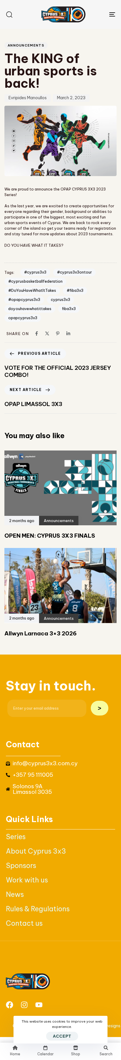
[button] (9, 14)
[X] (47, 333)
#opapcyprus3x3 (24, 299)
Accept (62, 1036)
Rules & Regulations (38, 909)
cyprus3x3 (60, 299)
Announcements (26, 45)
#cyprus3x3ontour (74, 272)
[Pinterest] (58, 333)
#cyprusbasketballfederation (35, 281)
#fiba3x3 (75, 290)
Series (16, 836)
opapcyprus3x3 (22, 317)
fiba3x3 (69, 308)
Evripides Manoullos (28, 97)
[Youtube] (39, 1004)
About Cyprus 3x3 (36, 851)
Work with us (27, 880)
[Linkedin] (68, 333)
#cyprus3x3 (35, 272)
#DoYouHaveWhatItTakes (32, 290)
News (15, 894)
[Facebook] (36, 333)
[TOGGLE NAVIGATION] (97, 14)
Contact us (24, 923)
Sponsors (21, 865)
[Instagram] (24, 1004)
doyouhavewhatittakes (29, 308)
